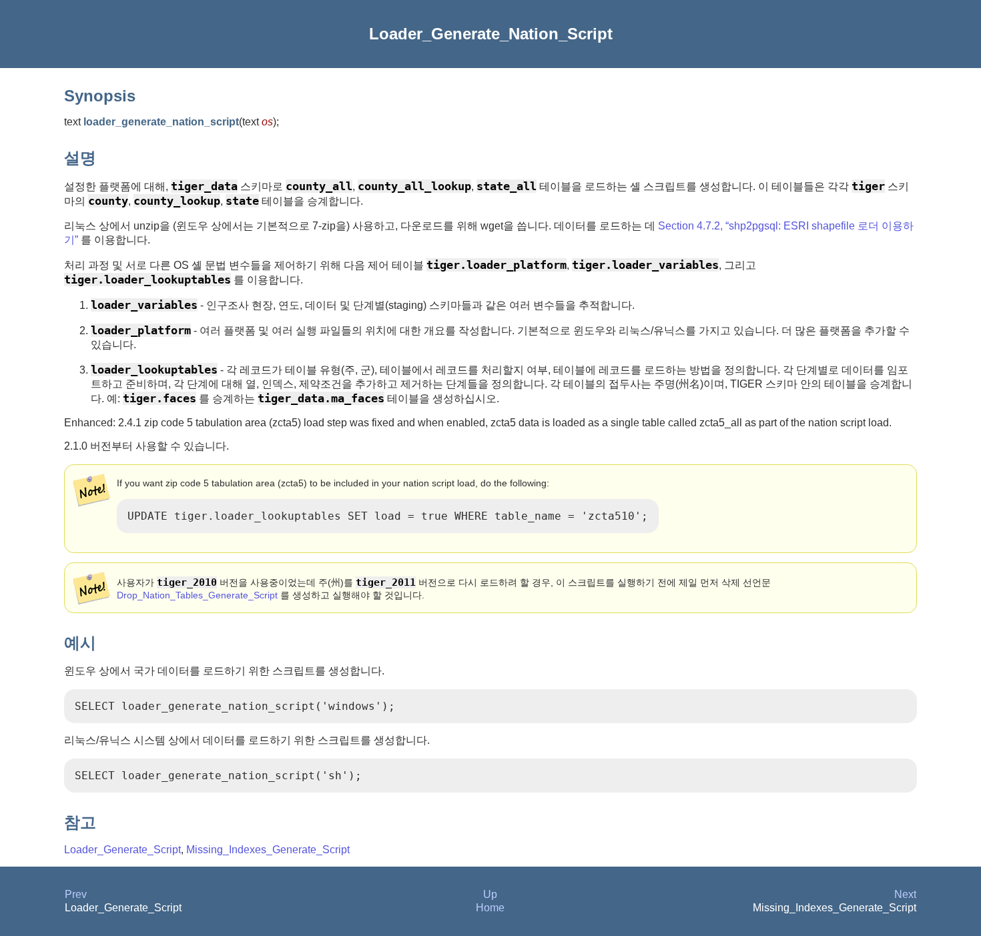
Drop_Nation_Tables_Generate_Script (197, 595)
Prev (76, 894)
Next (905, 894)
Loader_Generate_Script (122, 849)
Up (490, 894)
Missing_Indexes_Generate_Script (268, 849)
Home (490, 907)
